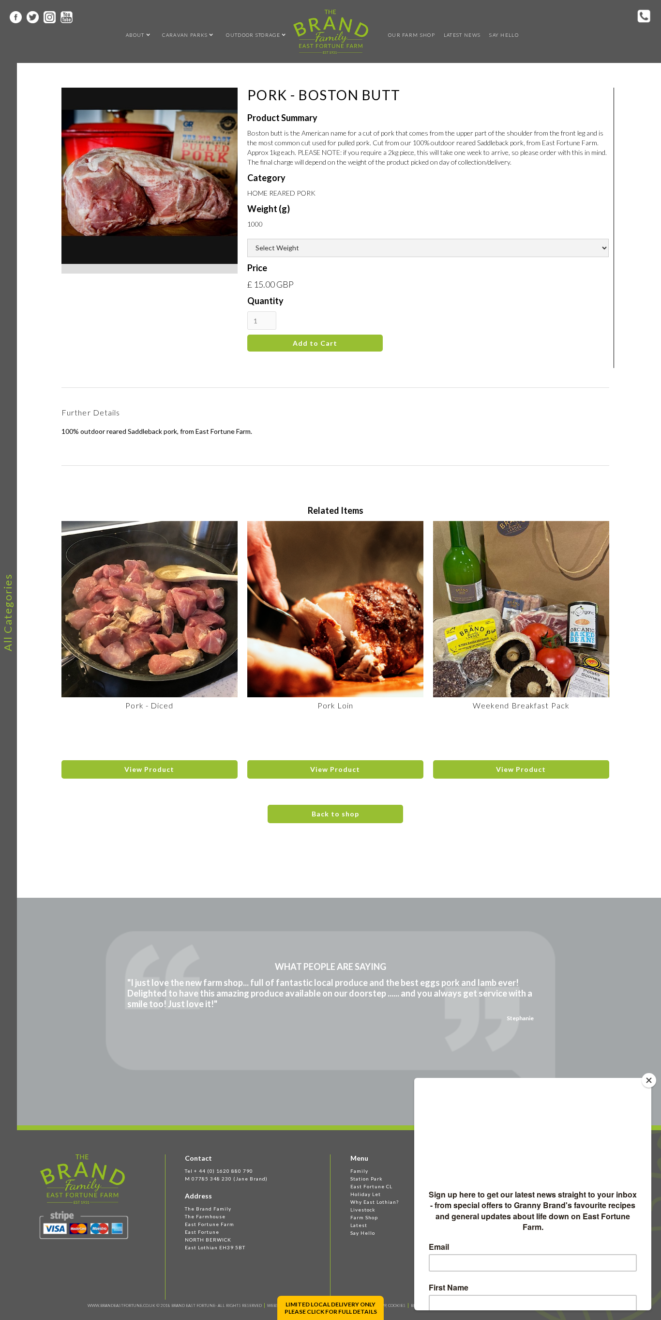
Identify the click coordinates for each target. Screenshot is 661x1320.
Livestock (363, 1210)
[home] (330, 32)
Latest (358, 1225)
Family (359, 1171)
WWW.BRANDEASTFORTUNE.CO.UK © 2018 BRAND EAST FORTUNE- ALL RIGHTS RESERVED (175, 1305)
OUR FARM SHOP (411, 35)
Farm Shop (364, 1217)
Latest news (462, 35)
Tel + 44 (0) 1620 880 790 (219, 1171)
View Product (149, 769)
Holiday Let (365, 1194)
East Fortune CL (371, 1186)
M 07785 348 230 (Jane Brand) (226, 1179)
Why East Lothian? (374, 1202)
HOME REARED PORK (281, 193)
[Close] (649, 1080)
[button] (135, 35)
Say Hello (504, 35)
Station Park (366, 1179)
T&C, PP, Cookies (389, 1305)
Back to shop (335, 814)
